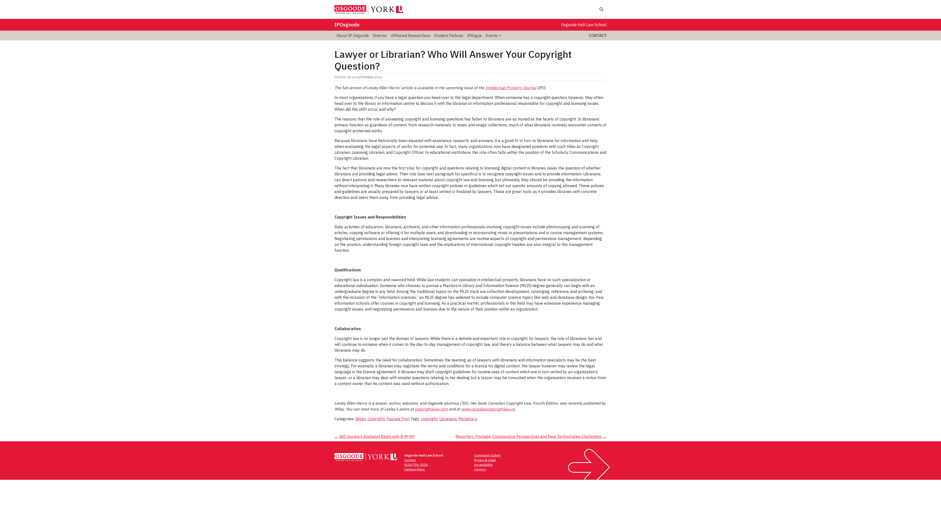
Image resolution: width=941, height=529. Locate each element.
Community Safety (487, 455)
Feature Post (397, 418)
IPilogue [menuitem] (474, 35)
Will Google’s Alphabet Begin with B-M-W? (374, 436)
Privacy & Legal (484, 460)
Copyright (376, 418)
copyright (429, 418)
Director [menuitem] (380, 35)
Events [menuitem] (492, 35)
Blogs (361, 418)
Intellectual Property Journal (510, 87)
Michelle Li (467, 418)
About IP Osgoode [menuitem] (352, 35)
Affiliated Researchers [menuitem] (410, 35)
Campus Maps (414, 469)
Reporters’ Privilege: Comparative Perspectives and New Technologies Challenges (531, 436)
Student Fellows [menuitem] (448, 35)
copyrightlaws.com (431, 409)
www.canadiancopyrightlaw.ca (488, 409)
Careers (480, 469)
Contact (598, 35)
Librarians (448, 418)
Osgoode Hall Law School (584, 24)
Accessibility (483, 465)
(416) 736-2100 (416, 465)
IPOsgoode (346, 24)
